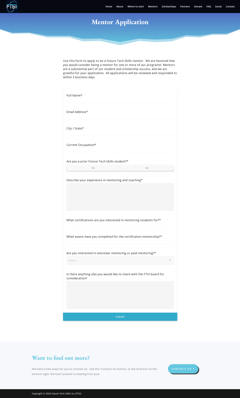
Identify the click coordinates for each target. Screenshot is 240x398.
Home (108, 6)
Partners (185, 6)
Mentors (153, 6)
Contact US (181, 369)
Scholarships (169, 6)
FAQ (209, 6)
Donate (198, 6)
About (119, 6)
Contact (230, 6)
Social (218, 6)
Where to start (136, 6)
